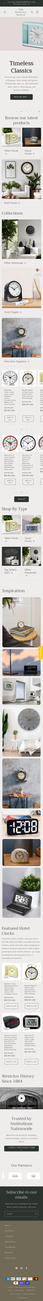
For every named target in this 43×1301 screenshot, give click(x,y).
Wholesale (9, 1253)
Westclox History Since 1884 (18, 1079)
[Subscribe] (35, 1214)
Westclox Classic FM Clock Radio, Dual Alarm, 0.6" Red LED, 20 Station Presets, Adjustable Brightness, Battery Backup (10, 1043)
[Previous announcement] (4, 3)
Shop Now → (21, 101)
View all (21, 499)
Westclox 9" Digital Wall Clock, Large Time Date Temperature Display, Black (30, 1041)
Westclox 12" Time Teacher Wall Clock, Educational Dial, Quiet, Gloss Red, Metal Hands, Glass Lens (9, 462)
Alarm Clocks (28, 152)
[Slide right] (26, 429)
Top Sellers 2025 (10, 571)
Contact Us (9, 1236)
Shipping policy (23, 1297)
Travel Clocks (28, 540)
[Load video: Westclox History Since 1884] (21, 1098)
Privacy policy (19, 1290)
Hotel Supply (11, 312)
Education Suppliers (15, 361)
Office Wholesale (13, 263)
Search (7, 1225)
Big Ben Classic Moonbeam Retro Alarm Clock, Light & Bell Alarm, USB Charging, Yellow (11, 989)
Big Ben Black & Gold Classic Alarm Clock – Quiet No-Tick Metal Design (27, 394)
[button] (4, 12)
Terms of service (15, 1294)
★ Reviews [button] (41, 652)
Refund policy (30, 1290)
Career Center (10, 1258)
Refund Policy (10, 1242)
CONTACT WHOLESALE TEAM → (21, 1148)
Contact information (29, 1294)
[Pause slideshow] (40, 111)
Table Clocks (11, 151)
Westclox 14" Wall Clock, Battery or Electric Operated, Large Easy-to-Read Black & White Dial (28, 462)
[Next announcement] (38, 3)
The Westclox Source (20, 1287)
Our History (9, 1231)
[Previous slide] (16, 111)
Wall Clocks (10, 203)
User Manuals (10, 1247)
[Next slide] (26, 111)
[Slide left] (16, 429)
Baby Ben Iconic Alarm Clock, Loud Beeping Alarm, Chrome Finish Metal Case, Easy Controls (10, 397)
